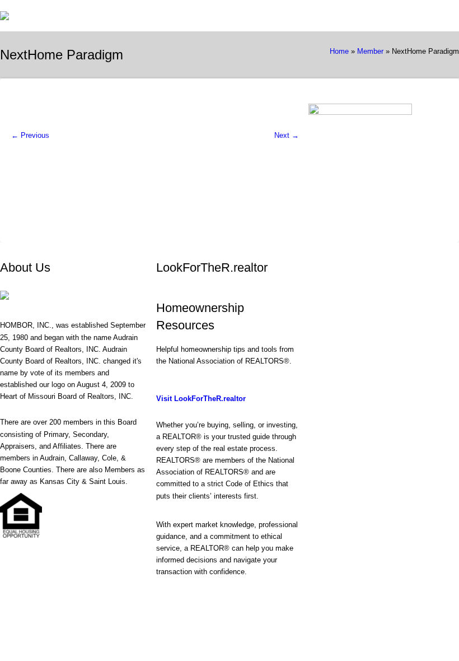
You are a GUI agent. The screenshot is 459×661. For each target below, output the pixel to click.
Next (286, 135)
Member (370, 51)
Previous (30, 135)
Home (339, 51)
